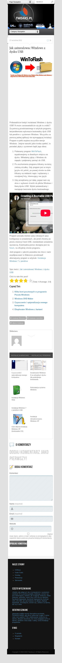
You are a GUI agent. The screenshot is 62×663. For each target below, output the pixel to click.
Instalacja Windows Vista (18, 399)
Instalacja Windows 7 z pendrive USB (19, 409)
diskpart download (24, 619)
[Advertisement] (34, 99)
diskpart (45, 597)
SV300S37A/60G (18, 615)
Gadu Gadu (19, 572)
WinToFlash (36, 151)
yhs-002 (19, 601)
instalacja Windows (18, 318)
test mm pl (38, 597)
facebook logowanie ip (34, 599)
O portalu (18, 633)
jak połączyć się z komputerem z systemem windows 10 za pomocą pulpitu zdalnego (30, 593)
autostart (22, 597)
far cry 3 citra (17, 604)
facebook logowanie (19, 599)
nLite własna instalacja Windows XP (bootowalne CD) (19, 429)
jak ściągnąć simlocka (38, 596)
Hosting (17, 575)
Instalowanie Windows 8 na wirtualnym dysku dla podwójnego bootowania (38, 376)
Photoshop (18, 578)
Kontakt (17, 638)
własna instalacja (18, 323)
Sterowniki (18, 580)
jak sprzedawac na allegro (32, 601)
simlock (27, 596)
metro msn (29, 597)
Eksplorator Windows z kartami (29, 309)
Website (13, 524)
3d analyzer (24, 602)
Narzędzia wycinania (37, 613)
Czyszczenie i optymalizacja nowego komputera (19, 375)
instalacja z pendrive (36, 318)
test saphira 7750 (22, 617)
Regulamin (18, 636)
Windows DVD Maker (24, 299)
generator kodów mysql (20, 613)
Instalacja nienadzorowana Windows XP (36, 419)
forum (12, 248)
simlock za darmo (43, 602)
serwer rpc (33, 602)
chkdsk (14, 592)
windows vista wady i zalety (27, 620)
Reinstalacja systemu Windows (37, 389)
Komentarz (14, 473)
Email (12, 514)
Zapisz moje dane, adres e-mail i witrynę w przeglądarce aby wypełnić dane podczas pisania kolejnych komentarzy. (31, 536)
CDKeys (18, 570)
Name (12, 504)
